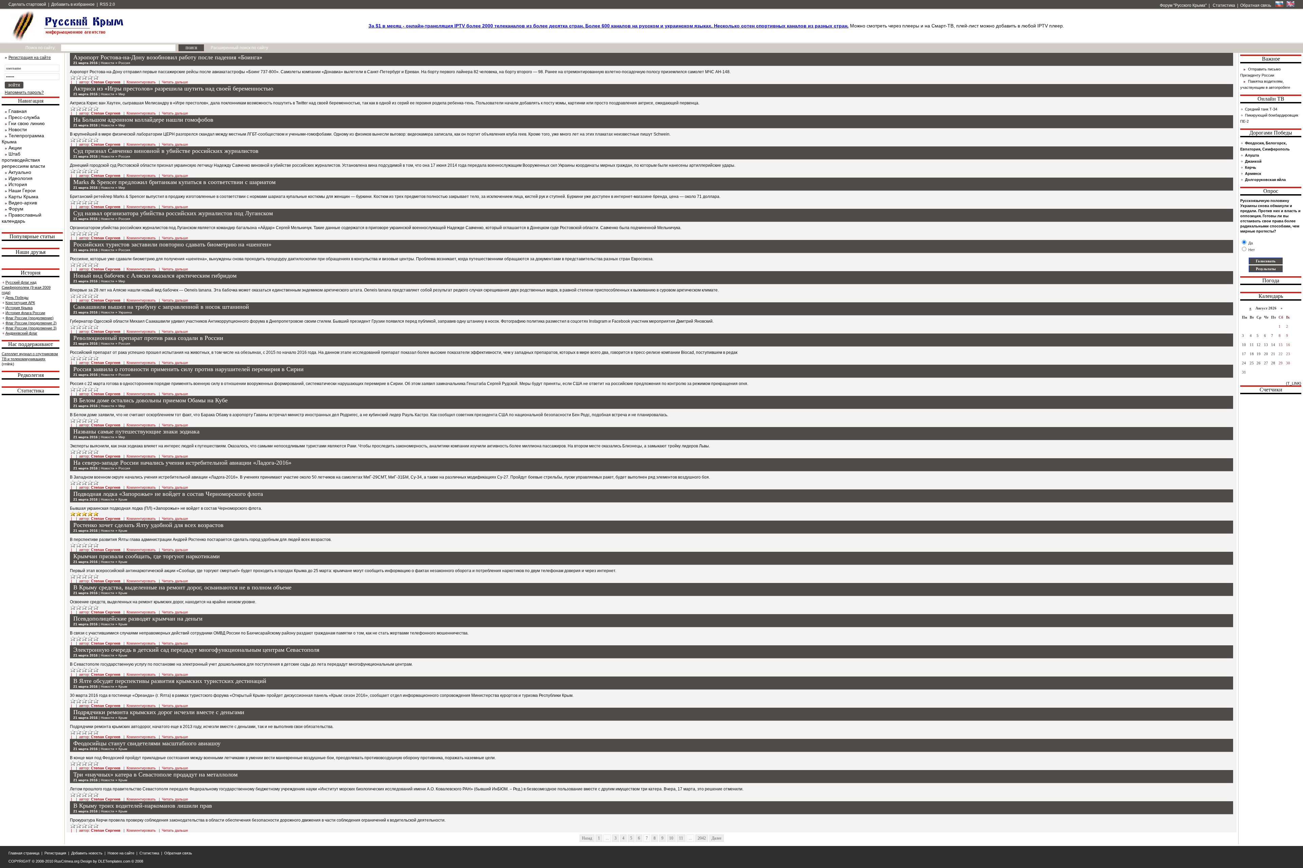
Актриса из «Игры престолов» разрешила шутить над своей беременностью (173, 88)
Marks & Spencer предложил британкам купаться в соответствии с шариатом (174, 182)
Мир (121, 94)
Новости (17, 129)
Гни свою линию (26, 123)
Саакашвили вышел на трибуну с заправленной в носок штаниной (161, 306)
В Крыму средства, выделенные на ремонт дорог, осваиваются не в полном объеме (182, 587)
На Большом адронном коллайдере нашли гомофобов (143, 119)
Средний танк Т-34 (1261, 109)
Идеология (20, 178)
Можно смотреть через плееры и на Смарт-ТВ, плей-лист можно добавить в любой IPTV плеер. (716, 25)
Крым (122, 499)
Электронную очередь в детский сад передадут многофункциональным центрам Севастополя (196, 649)
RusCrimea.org (66, 861)
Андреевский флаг (21, 333)
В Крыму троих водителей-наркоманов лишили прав (142, 805)
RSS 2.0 (107, 4)
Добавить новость (86, 853)
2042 (702, 838)
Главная (17, 111)
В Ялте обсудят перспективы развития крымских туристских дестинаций (169, 681)
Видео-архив (22, 202)
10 (671, 838)
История (17, 184)
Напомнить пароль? (24, 92)
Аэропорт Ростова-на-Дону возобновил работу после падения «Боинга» (167, 57)
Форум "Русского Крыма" (1183, 5)
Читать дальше (175, 82)
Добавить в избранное (73, 4)
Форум (15, 208)
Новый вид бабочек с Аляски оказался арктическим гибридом (155, 275)
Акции (15, 147)
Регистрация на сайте (29, 57)
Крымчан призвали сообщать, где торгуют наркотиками (146, 556)
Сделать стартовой (27, 4)
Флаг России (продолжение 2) (31, 323)
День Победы (17, 298)
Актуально (19, 172)
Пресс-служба (24, 117)
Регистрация (55, 853)
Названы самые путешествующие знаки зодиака (136, 431)
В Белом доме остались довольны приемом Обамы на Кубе (150, 400)
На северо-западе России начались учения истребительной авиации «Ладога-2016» (182, 462)
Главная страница (23, 853)
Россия (124, 63)
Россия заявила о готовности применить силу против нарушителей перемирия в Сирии (188, 369)
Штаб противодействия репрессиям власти (23, 160)
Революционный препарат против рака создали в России (148, 338)
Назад (587, 838)
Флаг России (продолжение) (29, 318)
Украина (125, 312)
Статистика (1223, 5)
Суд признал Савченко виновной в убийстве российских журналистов (166, 150)
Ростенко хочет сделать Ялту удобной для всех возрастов (148, 525)
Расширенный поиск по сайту (239, 47)
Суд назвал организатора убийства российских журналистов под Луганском (173, 213)
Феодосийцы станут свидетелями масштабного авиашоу (147, 743)
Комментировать (141, 82)
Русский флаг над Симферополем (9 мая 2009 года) (26, 287)
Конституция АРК (20, 303)
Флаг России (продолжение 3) (31, 328)
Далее (716, 838)
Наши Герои (22, 190)
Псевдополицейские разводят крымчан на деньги (138, 618)
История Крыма (19, 308)
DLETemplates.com (114, 861)
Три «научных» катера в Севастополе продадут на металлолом (155, 774)
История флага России (25, 313)
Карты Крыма (23, 196)
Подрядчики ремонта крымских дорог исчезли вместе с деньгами (158, 712)
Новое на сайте (121, 853)
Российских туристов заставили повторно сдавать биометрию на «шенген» (172, 244)
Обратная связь (1255, 5)
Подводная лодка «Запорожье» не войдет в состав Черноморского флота (168, 493)
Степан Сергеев (105, 82)
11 (681, 838)
